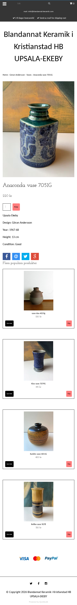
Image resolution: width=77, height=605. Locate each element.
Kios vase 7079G (38, 384)
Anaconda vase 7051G (43, 75)
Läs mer (9, 323)
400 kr (38, 457)
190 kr (38, 387)
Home (6, 75)
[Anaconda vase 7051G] (38, 129)
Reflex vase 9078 (38, 524)
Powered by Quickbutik (38, 602)
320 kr (38, 528)
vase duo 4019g (38, 313)
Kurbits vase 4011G (38, 454)
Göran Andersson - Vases (21, 75)
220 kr (39, 317)
